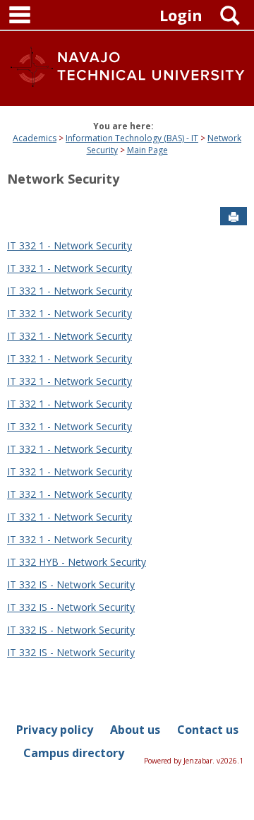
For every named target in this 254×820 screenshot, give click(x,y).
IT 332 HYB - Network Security (76, 562)
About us (135, 729)
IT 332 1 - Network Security (69, 245)
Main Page (147, 150)
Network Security (63, 178)
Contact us (207, 729)
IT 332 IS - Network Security (71, 584)
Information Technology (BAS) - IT (132, 138)
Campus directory (73, 753)
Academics (34, 138)
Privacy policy (54, 729)
